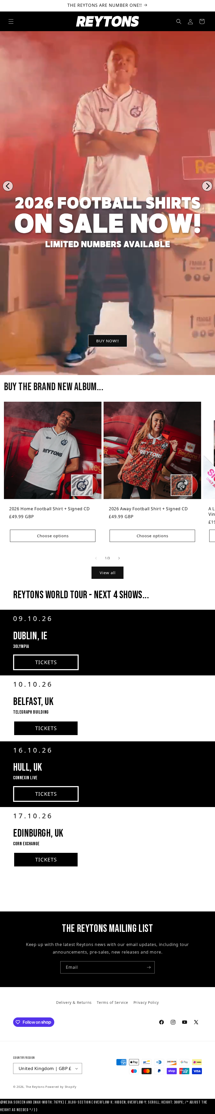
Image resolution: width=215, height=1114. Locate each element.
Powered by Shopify (61, 1087)
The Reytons (35, 1087)
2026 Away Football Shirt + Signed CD (148, 509)
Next (207, 186)
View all (108, 572)
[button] (11, 21)
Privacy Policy (146, 1002)
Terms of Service (112, 1002)
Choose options (53, 535)
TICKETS (46, 662)
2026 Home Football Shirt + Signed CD (49, 509)
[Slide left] (96, 558)
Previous (8, 186)
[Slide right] (119, 558)
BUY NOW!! (107, 340)
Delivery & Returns (74, 1002)
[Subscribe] (148, 967)
